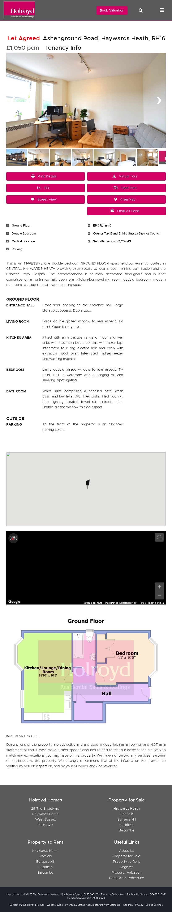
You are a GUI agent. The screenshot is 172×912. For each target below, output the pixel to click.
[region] (86, 568)
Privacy (139, 904)
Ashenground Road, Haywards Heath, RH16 (86, 38)
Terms (143, 603)
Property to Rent (126, 862)
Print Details (47, 176)
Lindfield (126, 814)
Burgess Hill (126, 819)
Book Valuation (112, 10)
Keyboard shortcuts (92, 603)
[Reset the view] (13, 538)
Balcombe (126, 830)
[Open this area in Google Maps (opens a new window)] (14, 602)
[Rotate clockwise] (17, 538)
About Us (126, 851)
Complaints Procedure (126, 878)
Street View (47, 199)
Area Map (128, 199)
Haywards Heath (126, 808)
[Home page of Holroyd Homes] (18, 19)
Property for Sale (126, 856)
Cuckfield (126, 825)
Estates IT (115, 904)
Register (126, 867)
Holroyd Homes (35, 904)
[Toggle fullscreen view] (159, 537)
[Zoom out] (159, 595)
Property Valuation (126, 872)
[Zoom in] (159, 586)
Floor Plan (128, 188)
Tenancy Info (62, 47)
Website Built (54, 904)
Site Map (128, 904)
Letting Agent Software (90, 904)
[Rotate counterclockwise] (9, 538)
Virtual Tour (128, 176)
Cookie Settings (154, 904)
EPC (47, 188)
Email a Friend (128, 211)
